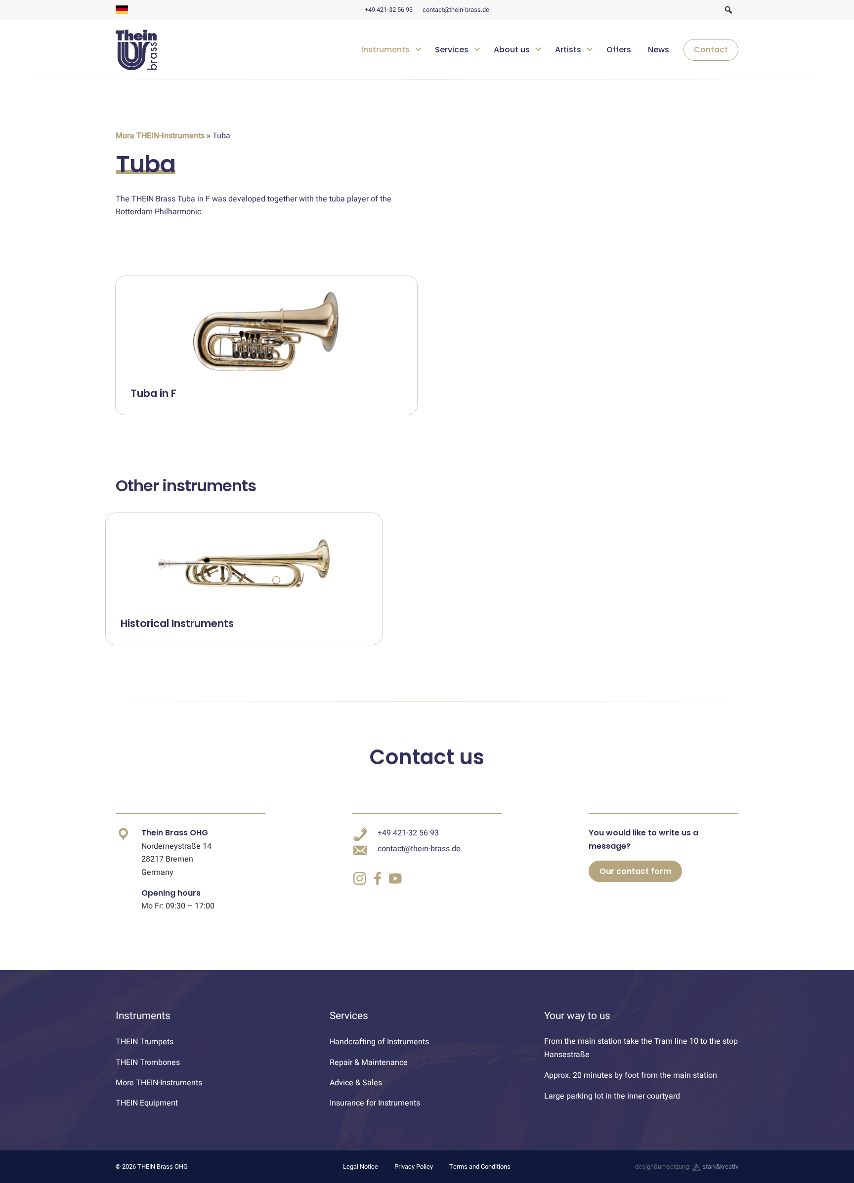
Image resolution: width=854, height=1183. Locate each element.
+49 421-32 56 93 (389, 9)
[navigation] (546, 50)
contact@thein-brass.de (456, 9)
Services (452, 49)
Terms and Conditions (480, 1166)
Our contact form (635, 871)
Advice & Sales (356, 1083)
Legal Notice (360, 1166)
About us (512, 49)
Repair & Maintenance (369, 1062)
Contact (711, 49)
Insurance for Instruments (375, 1103)
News (658, 49)
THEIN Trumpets (144, 1042)
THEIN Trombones (148, 1062)
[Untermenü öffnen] (418, 48)
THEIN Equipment (147, 1103)
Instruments (385, 49)
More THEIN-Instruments (160, 136)
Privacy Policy (413, 1166)
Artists (568, 49)
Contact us (427, 757)
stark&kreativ (719, 1166)
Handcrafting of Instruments (379, 1042)
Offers (618, 49)
